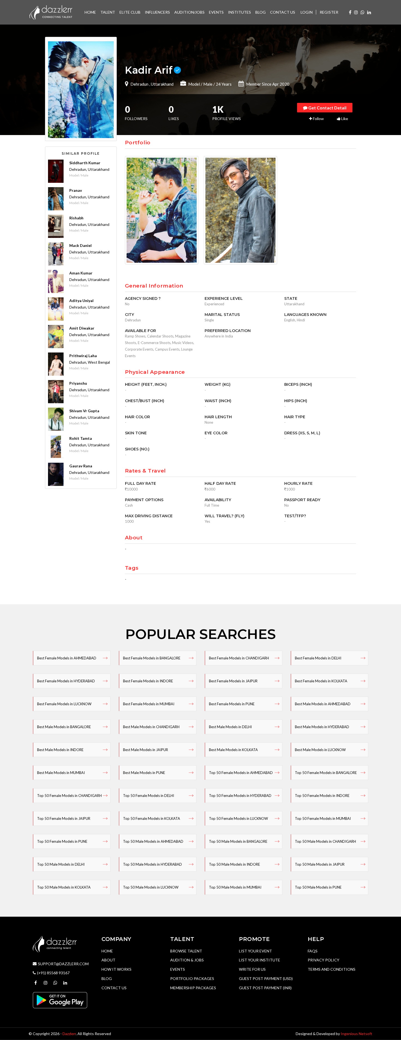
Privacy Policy (323, 960)
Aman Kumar (80, 273)
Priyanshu (78, 383)
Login (307, 12)
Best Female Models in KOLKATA (321, 681)
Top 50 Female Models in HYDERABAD (240, 795)
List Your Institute (259, 960)
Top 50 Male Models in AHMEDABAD (153, 841)
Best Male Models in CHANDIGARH (151, 727)
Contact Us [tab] (282, 12)
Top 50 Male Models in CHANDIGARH (325, 841)
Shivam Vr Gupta (84, 410)
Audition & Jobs (187, 960)
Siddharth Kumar (84, 162)
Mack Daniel (80, 245)
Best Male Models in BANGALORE (64, 727)
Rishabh (76, 218)
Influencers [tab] (157, 12)
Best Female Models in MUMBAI (148, 704)
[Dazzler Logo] (51, 12)
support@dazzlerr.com (63, 963)
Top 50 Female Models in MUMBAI (323, 818)
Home (107, 951)
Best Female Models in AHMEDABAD (66, 658)
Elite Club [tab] (129, 12)
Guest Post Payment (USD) (266, 978)
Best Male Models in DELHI (230, 727)
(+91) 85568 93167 (53, 972)
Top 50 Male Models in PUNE (318, 887)
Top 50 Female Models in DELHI (148, 795)
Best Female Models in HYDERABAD (66, 681)
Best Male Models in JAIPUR (145, 750)
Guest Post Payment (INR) (265, 987)
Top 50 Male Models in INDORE (234, 864)
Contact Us (114, 987)
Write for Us (252, 969)
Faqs (313, 951)
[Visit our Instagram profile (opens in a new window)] (356, 12)
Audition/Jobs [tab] (189, 12)
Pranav (75, 190)
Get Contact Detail (326, 107)
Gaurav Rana (80, 466)
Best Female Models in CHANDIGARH (239, 658)
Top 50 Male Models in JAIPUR (320, 864)
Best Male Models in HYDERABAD (322, 727)
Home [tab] (90, 12)
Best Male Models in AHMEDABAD (323, 704)
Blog (106, 978)
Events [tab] (216, 12)
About (108, 960)
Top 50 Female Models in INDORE (322, 795)
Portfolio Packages (192, 978)
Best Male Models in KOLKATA (233, 750)
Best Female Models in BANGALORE (151, 658)
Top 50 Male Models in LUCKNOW (150, 887)
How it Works (116, 969)
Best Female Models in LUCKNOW (64, 704)
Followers (136, 113)
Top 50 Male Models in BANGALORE (238, 841)
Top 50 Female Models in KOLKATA (151, 818)
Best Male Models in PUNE (144, 772)
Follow (318, 118)
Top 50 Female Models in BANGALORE (326, 772)
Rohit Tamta (80, 438)
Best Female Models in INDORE (148, 681)
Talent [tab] (107, 12)
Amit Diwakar (81, 328)
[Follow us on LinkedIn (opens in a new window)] (369, 12)
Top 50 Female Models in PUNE (62, 841)
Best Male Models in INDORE (60, 750)
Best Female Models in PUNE (232, 704)
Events (177, 969)
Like (344, 118)
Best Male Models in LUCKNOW (320, 750)
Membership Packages (193, 987)
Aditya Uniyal (81, 300)
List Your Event (255, 951)
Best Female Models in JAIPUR (233, 681)
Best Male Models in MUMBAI (61, 772)
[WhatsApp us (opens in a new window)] (362, 12)
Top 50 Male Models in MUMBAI (235, 887)
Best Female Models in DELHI (318, 658)
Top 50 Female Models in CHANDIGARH (69, 795)
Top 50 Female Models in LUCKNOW (238, 818)
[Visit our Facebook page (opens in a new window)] (350, 12)
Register (329, 12)
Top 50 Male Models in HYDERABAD (152, 864)
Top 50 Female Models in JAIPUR (63, 818)
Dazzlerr (69, 1033)
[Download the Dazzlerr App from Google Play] (60, 999)
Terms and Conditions (331, 969)
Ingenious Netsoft (356, 1033)
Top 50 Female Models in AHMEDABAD (241, 772)
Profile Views (226, 113)
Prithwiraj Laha (83, 355)
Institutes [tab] (239, 12)
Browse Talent (186, 951)
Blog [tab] (260, 12)
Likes (174, 113)
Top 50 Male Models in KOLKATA (64, 887)
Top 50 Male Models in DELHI (61, 864)
